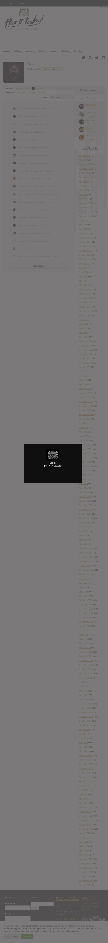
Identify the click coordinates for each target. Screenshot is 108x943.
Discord (57, 465)
